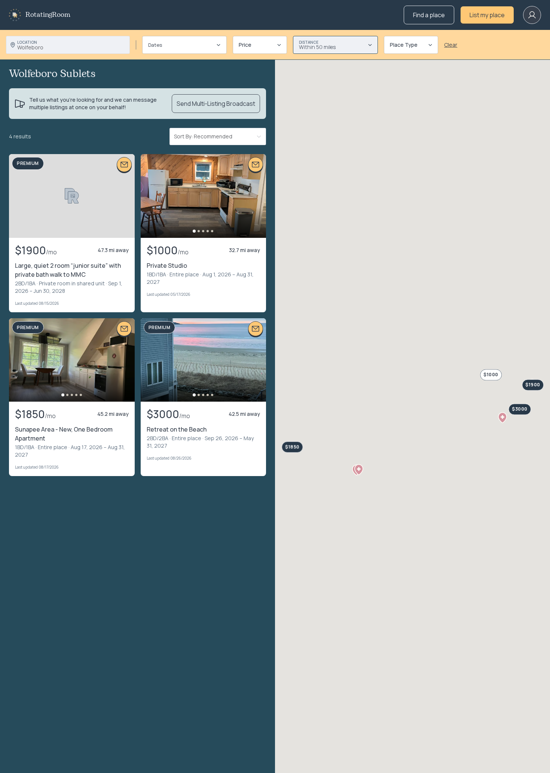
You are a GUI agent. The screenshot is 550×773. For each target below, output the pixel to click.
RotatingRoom (47, 15)
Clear (450, 44)
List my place (487, 15)
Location (27, 42)
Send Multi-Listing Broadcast (216, 103)
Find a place (429, 15)
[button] (358, 469)
